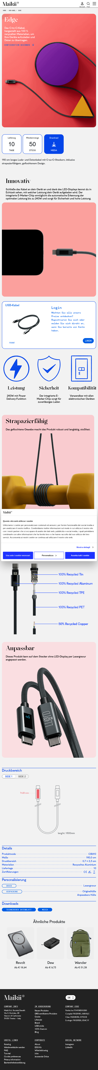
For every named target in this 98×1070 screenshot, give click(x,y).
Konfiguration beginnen (17, 45)
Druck (9, 886)
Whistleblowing (41, 1050)
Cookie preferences (12, 1056)
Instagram (69, 1044)
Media (45, 909)
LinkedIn (68, 1047)
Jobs (37, 1053)
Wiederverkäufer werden (14, 1047)
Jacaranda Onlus (42, 1056)
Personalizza (47, 555)
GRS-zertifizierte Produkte (46, 1013)
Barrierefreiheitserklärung (14, 1062)
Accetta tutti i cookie (80, 555)
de (69, 997)
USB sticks (39, 1026)
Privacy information (12, 1059)
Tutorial (7, 1053)
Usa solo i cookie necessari (18, 555)
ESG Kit (38, 1047)
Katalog (7, 1044)
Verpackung (12, 891)
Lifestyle (38, 1019)
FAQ (6, 1050)
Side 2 (22, 776)
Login (88, 340)
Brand (37, 1023)
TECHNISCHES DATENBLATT (19, 909)
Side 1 (8, 776)
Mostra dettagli (83, 547)
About (37, 1044)
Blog (37, 1032)
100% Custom (41, 1029)
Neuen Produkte (41, 1010)
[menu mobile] (94, 4)
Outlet (37, 1016)
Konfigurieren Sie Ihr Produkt (75, 985)
